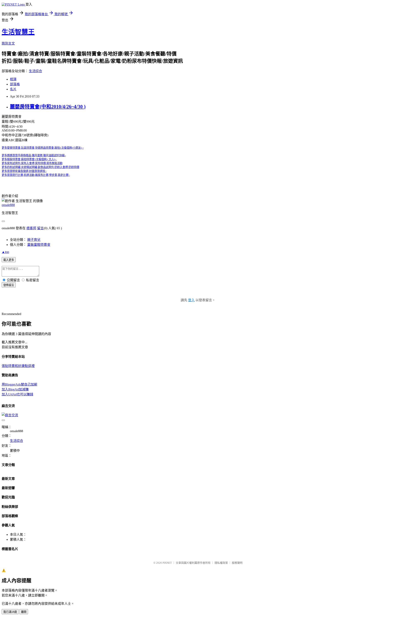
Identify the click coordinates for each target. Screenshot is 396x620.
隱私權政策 (221, 562)
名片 (13, 89)
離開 (23, 611)
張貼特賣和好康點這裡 (18, 366)
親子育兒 (33, 239)
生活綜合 (35, 71)
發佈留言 (8, 285)
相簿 (13, 79)
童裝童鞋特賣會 (38, 244)
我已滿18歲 (10, 611)
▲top (5, 252)
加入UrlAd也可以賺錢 (17, 394)
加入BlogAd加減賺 (15, 389)
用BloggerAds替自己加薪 (19, 384)
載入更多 (8, 259)
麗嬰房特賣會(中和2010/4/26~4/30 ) (48, 106)
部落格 (15, 84)
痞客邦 (31, 228)
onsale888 (8, 205)
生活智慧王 (18, 32)
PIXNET (167, 562)
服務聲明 (237, 562)
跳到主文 (8, 43)
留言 (40, 228)
